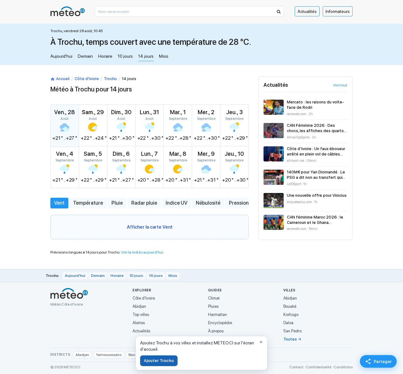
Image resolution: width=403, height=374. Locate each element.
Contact (296, 367)
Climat (214, 298)
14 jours (146, 56)
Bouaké (289, 306)
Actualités (307, 11)
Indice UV (176, 203)
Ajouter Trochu (159, 360)
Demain (85, 56)
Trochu (110, 78)
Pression (239, 203)
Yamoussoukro (109, 355)
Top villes (141, 314)
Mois (163, 56)
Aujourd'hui (61, 56)
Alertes (139, 322)
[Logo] (67, 11)
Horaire (105, 56)
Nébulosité (208, 203)
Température (88, 203)
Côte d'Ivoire (87, 78)
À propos (216, 331)
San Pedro (292, 331)
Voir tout (340, 85)
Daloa (288, 322)
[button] (278, 11)
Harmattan (217, 314)
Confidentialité (318, 367)
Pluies (213, 306)
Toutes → (292, 339)
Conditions (343, 367)
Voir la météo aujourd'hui (142, 252)
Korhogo (290, 314)
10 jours (125, 56)
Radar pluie (144, 203)
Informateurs (338, 11)
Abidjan (139, 306)
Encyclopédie (220, 322)
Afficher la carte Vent (150, 227)
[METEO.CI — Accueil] (69, 293)
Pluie (117, 203)
